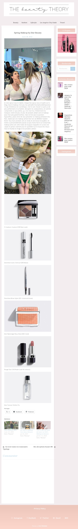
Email (58, 518)
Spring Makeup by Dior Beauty (27, 33)
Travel (62, 22)
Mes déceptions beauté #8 (43, 447)
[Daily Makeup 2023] (11, 425)
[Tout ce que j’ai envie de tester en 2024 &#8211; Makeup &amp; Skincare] (44, 425)
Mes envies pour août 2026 (68, 86)
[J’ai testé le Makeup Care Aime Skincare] (27, 425)
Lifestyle (34, 22)
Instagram (18, 518)
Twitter (46, 518)
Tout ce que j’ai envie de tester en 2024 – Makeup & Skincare (43, 432)
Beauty (15, 22)
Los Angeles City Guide (48, 22)
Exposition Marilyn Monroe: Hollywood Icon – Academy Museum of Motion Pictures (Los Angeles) (69, 123)
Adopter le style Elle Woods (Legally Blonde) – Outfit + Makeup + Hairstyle (68, 101)
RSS (66, 518)
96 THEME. (43, 526)
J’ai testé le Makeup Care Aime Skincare (26, 431)
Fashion (24, 22)
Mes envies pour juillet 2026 (68, 140)
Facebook (32, 518)
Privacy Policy (40, 509)
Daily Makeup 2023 (10, 430)
